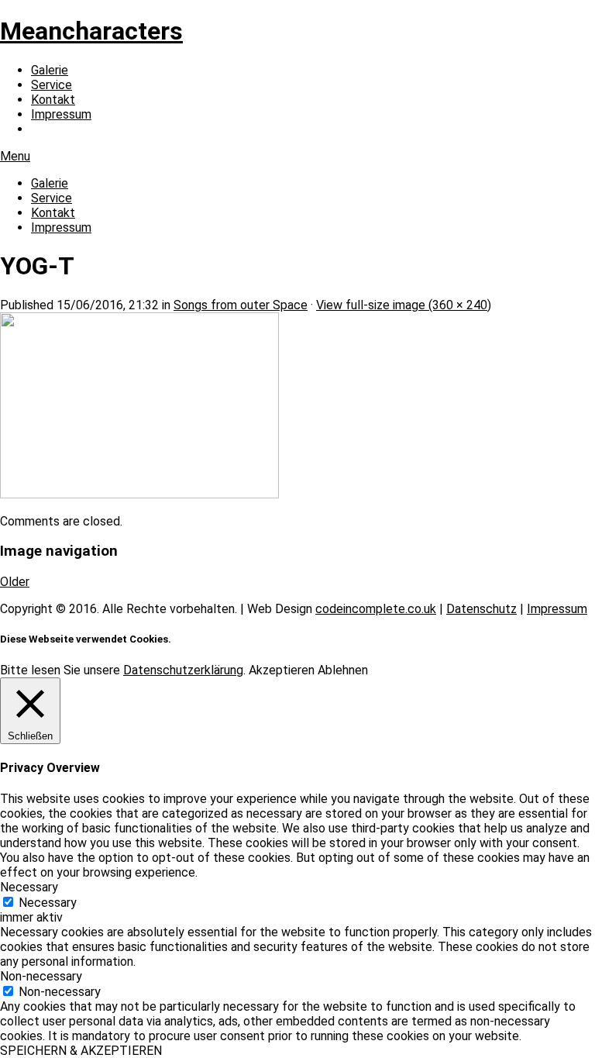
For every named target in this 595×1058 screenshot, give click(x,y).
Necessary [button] (29, 887)
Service (51, 85)
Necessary (48, 902)
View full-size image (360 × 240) (403, 305)
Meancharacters (91, 31)
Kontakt (53, 99)
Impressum (61, 114)
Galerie (49, 70)
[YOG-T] (139, 494)
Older (14, 581)
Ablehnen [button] (343, 670)
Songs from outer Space (241, 305)
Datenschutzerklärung (183, 670)
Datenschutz (481, 608)
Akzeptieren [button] (282, 670)
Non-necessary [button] (41, 976)
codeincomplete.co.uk (375, 608)
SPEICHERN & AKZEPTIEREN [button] (81, 1050)
